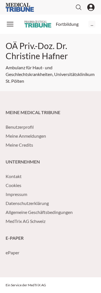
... (92, 24)
